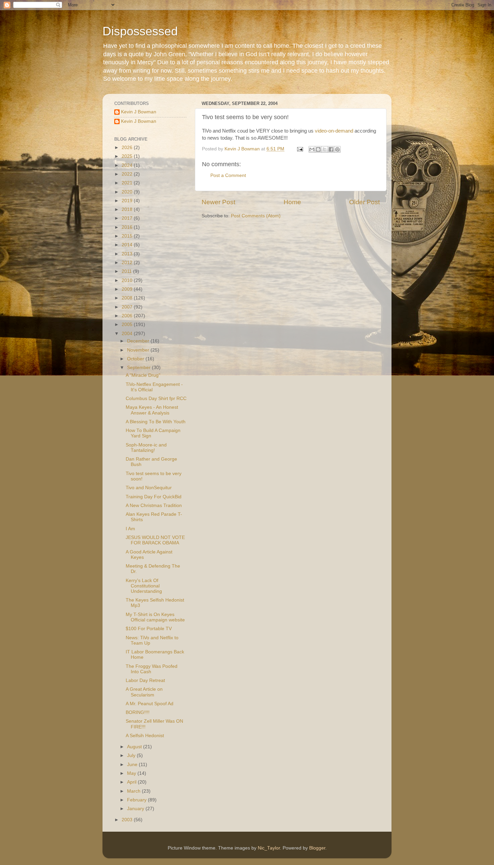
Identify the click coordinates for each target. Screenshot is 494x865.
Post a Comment (228, 175)
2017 (128, 218)
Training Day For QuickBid (153, 496)
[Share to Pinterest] (337, 149)
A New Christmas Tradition (154, 505)
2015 (128, 236)
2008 (128, 297)
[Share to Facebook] (331, 149)
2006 (128, 315)
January (136, 808)
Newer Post (218, 202)
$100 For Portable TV (149, 628)
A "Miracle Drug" (143, 375)
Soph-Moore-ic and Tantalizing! (146, 447)
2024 (128, 165)
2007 (128, 307)
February (137, 799)
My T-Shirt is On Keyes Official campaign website (155, 617)
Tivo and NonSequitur (149, 487)
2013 (128, 253)
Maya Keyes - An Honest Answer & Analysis (152, 410)
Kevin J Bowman (138, 111)
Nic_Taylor (269, 848)
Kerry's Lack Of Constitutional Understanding (144, 586)
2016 (128, 227)
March (134, 791)
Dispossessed (140, 31)
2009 (128, 289)
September (139, 367)
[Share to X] (324, 149)
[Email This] (311, 149)
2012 (128, 262)
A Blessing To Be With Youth (156, 421)
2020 (128, 191)
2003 (128, 819)
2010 (128, 280)
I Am (130, 528)
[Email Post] (299, 148)
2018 (128, 209)
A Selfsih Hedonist (145, 735)
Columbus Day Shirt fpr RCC (156, 398)
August (135, 746)
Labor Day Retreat (145, 680)
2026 (128, 147)
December (139, 341)
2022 (128, 174)
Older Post (364, 202)
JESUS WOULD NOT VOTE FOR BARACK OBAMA (155, 540)
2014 (128, 244)
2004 (128, 333)
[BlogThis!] (318, 149)
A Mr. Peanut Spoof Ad (149, 703)
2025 (128, 156)
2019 (128, 200)
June (133, 764)
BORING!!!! (138, 712)
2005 (128, 324)
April (132, 782)
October (136, 358)
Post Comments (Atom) (256, 215)
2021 (128, 182)
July (132, 755)
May (132, 773)
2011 (127, 271)
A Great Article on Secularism (144, 692)
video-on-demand (334, 131)
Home (292, 202)
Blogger (317, 848)
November (139, 350)
